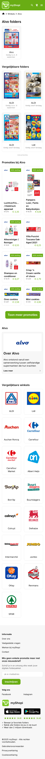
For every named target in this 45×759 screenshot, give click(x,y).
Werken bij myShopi (11, 647)
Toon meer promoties (22, 315)
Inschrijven (11, 681)
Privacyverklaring (10, 750)
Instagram (28, 694)
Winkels (11, 14)
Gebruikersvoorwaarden (13, 746)
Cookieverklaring (9, 755)
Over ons (6, 639)
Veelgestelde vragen (11, 643)
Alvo (20, 14)
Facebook (6, 694)
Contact (5, 652)
